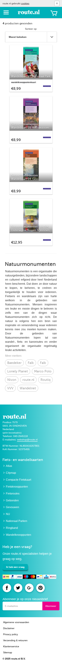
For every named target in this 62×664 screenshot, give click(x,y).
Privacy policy (10, 634)
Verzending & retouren (15, 640)
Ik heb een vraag (15, 567)
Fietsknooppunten (17, 486)
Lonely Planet (17, 371)
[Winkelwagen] (53, 13)
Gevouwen (12, 507)
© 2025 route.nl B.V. (14, 658)
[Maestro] (26, 577)
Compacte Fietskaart (18, 479)
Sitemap (7, 652)
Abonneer (50, 606)
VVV (10, 388)
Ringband (12, 527)
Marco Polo (42, 371)
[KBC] (46, 577)
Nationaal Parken (16, 520)
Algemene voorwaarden (16, 622)
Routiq (45, 380)
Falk (31, 363)
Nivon (11, 380)
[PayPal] (12, 577)
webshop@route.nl (27, 439)
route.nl (28, 380)
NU (8, 514)
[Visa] (19, 577)
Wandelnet (28, 388)
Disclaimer (8, 628)
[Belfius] (53, 577)
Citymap (11, 472)
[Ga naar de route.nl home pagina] (30, 13)
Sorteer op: (31, 28)
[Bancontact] (39, 577)
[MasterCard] (32, 577)
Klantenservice (11, 646)
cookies (25, 3)
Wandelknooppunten (18, 534)
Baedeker (14, 363)
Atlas (9, 465)
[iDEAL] (6, 577)
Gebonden (12, 500)
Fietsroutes (12, 493)
